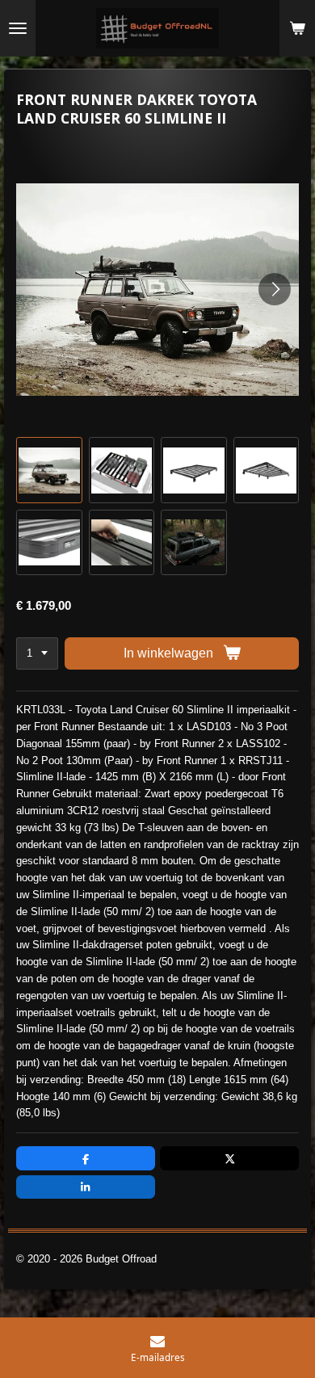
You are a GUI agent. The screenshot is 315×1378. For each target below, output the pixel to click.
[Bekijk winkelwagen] (297, 28)
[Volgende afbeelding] (274, 289)
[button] (49, 470)
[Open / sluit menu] (18, 28)
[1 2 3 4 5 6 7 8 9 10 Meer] (37, 653)
